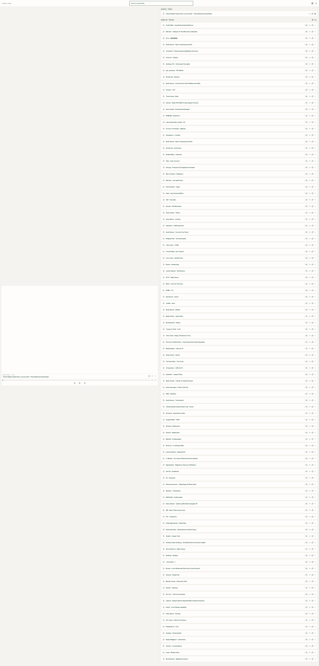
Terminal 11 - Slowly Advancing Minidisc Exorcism (182, 51)
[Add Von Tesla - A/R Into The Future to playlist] (310, 620)
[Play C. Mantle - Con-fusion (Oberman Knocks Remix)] (164, 458)
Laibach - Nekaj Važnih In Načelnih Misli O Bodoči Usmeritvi (185, 601)
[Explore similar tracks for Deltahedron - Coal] (315, 626)
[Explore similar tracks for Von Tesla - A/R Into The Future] (315, 620)
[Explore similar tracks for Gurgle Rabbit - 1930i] (315, 419)
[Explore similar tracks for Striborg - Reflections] (315, 426)
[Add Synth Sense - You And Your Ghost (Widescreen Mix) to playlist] (310, 83)
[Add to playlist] (152, 375)
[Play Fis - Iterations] (164, 478)
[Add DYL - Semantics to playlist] (310, 517)
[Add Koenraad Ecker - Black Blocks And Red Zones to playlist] (310, 529)
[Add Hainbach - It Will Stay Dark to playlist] (310, 225)
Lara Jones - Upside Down (174, 258)
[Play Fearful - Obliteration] (164, 433)
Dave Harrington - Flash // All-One (177, 387)
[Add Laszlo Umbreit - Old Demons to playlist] (310, 271)
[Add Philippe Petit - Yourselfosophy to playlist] (310, 238)
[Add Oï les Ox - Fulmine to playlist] (310, 57)
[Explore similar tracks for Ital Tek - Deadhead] (315, 471)
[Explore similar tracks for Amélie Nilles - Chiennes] (315, 154)
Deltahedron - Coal (172, 626)
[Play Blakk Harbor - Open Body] (164, 316)
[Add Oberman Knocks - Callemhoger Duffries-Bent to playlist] (310, 484)
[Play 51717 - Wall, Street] (164, 277)
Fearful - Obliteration (173, 432)
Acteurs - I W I (170, 90)
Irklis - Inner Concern (173, 161)
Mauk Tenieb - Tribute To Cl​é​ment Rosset (179, 381)
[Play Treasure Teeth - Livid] (164, 329)
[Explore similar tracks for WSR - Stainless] (315, 394)
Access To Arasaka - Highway (176, 129)
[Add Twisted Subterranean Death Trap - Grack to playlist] (310, 407)
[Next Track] (84, 383)
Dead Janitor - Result (173, 355)
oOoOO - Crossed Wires (174, 646)
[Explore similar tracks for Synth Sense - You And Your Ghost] (315, 232)
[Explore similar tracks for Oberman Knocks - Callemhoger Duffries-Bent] (315, 484)
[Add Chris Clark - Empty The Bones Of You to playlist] (310, 335)
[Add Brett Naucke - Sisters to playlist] (310, 322)
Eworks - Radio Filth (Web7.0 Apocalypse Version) (182, 103)
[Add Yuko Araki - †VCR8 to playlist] (310, 245)
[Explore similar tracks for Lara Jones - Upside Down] (315, 258)
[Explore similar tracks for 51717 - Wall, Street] (315, 277)
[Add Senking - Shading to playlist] (310, 555)
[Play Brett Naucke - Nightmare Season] (164, 659)
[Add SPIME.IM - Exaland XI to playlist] (310, 116)
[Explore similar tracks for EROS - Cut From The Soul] (315, 284)
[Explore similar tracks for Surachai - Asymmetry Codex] (315, 413)
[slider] (76, 380)
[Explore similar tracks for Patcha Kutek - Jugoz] (315, 187)
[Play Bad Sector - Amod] (164, 297)
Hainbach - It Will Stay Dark (175, 226)
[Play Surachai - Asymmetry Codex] (164, 413)
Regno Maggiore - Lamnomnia (175, 639)
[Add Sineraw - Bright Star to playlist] (310, 575)
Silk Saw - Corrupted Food (174, 180)
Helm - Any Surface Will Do (175, 193)
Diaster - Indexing (172, 588)
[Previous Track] (74, 383)
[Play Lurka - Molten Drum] (164, 652)
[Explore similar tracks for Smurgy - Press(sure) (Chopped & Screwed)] (315, 167)
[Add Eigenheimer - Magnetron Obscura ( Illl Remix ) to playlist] (310, 465)
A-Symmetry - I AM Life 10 (174, 368)
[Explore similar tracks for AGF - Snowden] (315, 200)
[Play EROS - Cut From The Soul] (164, 284)
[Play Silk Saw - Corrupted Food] (164, 180)
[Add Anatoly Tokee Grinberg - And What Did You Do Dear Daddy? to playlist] (310, 542)
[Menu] (316, 3)
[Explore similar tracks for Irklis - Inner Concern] (315, 161)
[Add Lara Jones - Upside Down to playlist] (310, 258)
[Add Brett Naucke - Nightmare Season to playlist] (310, 659)
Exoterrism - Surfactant (173, 148)
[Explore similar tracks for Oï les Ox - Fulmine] (315, 57)
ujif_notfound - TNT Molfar (175, 70)
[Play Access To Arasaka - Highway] (164, 129)
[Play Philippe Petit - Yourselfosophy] (164, 239)
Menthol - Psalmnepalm (173, 439)
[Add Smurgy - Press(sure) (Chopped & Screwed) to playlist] (310, 167)
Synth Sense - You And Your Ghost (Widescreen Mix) (183, 83)
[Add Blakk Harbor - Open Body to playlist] (310, 316)
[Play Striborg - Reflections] (164, 426)
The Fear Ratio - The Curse (175, 361)
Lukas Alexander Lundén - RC (175, 122)
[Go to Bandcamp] (312, 284)
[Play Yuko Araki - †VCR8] (164, 245)
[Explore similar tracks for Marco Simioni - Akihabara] (315, 174)
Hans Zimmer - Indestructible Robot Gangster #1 (181, 504)
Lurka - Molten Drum (172, 652)
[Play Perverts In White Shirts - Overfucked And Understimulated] (164, 342)
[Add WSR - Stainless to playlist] (310, 394)
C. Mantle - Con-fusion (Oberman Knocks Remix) (182, 458)
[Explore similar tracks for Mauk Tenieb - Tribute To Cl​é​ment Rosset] (315, 381)
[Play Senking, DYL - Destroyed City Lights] (164, 64)
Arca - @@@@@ (171, 38)
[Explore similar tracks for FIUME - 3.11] (315, 290)
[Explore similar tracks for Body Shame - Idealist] (315, 310)
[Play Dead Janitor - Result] (164, 355)
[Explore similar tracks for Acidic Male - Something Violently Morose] (315, 25)
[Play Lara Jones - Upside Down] (164, 258)
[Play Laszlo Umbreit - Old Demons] (164, 271)
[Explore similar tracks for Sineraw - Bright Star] (315, 575)
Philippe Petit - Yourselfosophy (176, 238)
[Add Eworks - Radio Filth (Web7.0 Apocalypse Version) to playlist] (310, 103)
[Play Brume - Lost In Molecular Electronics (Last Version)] (164, 568)
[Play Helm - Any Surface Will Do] (164, 193)
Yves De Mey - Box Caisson (175, 251)
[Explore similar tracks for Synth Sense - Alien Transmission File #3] (315, 141)
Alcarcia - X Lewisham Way (175, 445)
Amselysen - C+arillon (173, 135)
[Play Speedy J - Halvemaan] (164, 491)
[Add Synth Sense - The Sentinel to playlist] (310, 400)
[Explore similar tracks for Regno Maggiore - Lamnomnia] (315, 639)
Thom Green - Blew (172, 96)
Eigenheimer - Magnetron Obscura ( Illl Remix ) (181, 465)
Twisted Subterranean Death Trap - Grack (179, 407)
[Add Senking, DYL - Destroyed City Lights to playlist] (310, 64)
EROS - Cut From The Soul (174, 284)
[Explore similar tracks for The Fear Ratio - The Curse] (315, 361)
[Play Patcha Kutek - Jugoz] (164, 187)
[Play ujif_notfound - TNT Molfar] (164, 70)
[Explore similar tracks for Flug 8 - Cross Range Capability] (315, 607)
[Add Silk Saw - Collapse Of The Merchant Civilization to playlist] (310, 31)
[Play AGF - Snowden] (164, 200)
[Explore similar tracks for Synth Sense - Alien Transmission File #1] (315, 44)
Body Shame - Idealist (173, 310)
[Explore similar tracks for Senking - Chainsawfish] (315, 633)
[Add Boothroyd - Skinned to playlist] (310, 77)
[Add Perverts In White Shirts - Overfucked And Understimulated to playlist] (310, 342)
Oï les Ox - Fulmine (172, 57)
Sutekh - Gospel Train (173, 536)
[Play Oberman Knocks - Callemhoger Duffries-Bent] (164, 484)
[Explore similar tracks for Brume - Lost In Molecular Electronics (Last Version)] (315, 568)
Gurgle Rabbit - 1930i (173, 420)
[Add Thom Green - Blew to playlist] (310, 96)
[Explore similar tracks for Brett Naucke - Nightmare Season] (315, 659)
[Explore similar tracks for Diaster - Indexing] (315, 588)
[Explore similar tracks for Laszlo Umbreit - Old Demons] (315, 271)
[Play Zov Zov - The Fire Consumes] (164, 594)
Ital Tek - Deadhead (172, 471)
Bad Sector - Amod (172, 297)
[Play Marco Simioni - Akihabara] (164, 174)
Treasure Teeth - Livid (173, 329)
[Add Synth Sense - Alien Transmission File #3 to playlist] (310, 141)
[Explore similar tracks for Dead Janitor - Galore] (315, 213)
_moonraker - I (170, 562)
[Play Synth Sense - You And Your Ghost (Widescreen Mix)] (164, 83)
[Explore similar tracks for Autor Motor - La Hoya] (315, 219)
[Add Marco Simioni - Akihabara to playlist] (310, 174)
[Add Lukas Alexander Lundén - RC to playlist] (310, 122)
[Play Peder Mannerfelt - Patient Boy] (164, 523)
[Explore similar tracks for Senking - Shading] (315, 555)
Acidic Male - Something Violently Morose (179, 25)
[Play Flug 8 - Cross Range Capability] (164, 607)
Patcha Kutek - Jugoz (173, 187)
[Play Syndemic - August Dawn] (164, 374)
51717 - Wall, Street (172, 277)
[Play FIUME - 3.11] (164, 290)
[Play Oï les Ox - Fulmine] (164, 58)
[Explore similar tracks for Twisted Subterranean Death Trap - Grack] (315, 407)
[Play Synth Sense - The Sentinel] (164, 400)
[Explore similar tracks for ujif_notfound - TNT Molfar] (315, 70)
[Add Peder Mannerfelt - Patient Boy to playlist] (310, 523)
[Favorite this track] (149, 375)
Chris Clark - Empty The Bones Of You (178, 335)
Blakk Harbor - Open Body (174, 316)
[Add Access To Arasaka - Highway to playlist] (310, 128)
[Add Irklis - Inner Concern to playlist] (310, 161)
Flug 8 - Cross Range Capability (176, 607)
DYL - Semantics (171, 517)
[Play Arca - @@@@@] (164, 38)
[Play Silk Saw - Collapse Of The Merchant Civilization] (164, 32)
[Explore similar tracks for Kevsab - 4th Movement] (315, 206)
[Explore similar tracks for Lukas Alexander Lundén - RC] (315, 122)
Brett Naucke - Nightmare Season (177, 659)
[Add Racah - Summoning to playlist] (310, 264)
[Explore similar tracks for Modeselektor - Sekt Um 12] (315, 348)
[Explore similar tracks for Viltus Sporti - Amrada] (315, 614)
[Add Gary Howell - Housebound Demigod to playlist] (310, 109)
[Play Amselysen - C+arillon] (164, 135)
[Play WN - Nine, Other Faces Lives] (164, 510)
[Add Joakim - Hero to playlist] (310, 303)
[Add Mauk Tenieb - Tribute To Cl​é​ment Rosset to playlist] (310, 381)
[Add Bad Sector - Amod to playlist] (310, 297)
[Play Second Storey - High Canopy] (164, 549)
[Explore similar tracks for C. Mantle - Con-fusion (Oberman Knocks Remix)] (315, 458)
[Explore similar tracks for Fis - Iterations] (315, 478)
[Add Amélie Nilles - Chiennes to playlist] (310, 154)
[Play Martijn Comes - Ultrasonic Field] (164, 581)
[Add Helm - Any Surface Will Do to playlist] (310, 193)
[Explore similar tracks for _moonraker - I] (315, 562)
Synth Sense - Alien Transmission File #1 (179, 44)
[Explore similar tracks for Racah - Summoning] (315, 264)
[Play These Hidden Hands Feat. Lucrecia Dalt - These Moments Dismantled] (164, 14)
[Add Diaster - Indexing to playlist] (310, 588)
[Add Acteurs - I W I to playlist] (310, 90)
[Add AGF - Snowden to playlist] (310, 200)
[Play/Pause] (79, 383)
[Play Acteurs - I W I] (164, 90)
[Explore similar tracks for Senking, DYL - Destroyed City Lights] (315, 64)
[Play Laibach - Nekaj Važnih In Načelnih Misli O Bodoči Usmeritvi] (164, 601)
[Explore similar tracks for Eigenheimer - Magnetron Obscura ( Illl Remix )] (315, 465)
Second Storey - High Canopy (175, 549)
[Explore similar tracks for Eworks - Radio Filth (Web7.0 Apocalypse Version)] (315, 103)
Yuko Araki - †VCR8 (172, 245)
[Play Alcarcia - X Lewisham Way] (164, 446)
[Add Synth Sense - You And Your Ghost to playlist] (310, 232)
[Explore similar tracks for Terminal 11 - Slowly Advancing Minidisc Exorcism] (315, 51)
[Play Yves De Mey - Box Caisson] (164, 252)
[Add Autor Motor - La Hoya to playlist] (310, 219)
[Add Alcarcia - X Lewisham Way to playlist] (310, 445)
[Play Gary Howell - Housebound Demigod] (164, 109)
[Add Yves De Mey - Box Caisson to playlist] (310, 251)
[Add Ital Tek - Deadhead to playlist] (310, 471)
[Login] (312, 3)
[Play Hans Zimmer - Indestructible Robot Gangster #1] (164, 504)
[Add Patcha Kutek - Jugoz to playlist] (310, 187)
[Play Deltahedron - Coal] (164, 627)
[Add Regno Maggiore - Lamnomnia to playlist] (310, 639)
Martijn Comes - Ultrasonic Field (176, 581)
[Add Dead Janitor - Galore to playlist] (310, 213)
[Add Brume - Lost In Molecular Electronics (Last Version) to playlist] (310, 568)
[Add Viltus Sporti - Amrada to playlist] (310, 614)
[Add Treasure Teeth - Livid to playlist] (310, 329)
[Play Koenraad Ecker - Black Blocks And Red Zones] (164, 530)
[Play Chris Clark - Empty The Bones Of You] (164, 336)
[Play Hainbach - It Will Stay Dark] (164, 226)
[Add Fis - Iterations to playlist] (310, 478)
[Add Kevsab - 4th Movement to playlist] (310, 206)
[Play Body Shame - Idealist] (164, 310)
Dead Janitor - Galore (173, 213)
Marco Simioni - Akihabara (174, 174)
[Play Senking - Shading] (164, 555)
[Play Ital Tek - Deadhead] (164, 471)
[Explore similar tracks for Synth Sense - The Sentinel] (315, 400)
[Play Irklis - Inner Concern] (164, 161)
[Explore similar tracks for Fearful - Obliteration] (315, 432)
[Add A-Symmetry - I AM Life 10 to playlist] (310, 368)
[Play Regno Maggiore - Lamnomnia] (164, 640)
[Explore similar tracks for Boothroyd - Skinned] (315, 77)
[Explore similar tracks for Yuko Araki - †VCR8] (315, 245)
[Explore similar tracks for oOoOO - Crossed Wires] (315, 646)
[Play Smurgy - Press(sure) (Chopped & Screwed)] (164, 167)
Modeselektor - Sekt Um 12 (174, 348)
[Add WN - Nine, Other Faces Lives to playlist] (310, 510)
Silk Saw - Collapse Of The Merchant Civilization (181, 31)
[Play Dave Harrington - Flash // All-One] (164, 387)
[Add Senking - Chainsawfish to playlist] (310, 633)
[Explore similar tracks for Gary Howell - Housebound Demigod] (315, 109)
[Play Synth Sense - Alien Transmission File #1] (164, 45)
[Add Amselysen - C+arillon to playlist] (310, 135)
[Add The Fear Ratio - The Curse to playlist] (310, 361)
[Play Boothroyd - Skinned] (164, 77)
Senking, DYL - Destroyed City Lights (178, 64)
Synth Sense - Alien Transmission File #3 (179, 141)
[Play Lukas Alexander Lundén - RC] (164, 122)
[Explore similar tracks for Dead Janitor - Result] (315, 355)
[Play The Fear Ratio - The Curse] (164, 361)
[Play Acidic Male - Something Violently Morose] (164, 25)
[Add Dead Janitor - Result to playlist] (310, 355)
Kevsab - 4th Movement (173, 206)
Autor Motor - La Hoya (173, 219)
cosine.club (6, 3)
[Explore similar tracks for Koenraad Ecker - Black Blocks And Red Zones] (315, 529)
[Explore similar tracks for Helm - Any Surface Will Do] (315, 193)
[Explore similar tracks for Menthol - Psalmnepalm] (315, 439)
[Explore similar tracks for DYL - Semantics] (315, 517)
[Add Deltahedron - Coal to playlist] (310, 626)
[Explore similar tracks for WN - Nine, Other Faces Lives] (315, 510)
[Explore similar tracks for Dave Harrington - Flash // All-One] (315, 387)
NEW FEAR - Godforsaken (174, 497)
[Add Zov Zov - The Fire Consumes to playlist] (310, 594)
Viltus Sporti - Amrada (173, 614)
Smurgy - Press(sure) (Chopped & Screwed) (180, 167)
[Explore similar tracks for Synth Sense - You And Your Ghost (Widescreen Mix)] (315, 83)
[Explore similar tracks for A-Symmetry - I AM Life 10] (315, 368)
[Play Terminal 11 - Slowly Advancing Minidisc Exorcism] (164, 51)
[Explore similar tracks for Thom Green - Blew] (315, 96)
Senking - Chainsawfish (173, 633)
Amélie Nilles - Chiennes (174, 154)
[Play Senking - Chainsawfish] (164, 633)
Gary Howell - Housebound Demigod (178, 109)
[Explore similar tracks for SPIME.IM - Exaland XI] (315, 116)
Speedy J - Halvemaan (173, 491)
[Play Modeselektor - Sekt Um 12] (164, 349)
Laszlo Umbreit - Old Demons (175, 271)
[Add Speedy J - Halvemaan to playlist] (310, 491)
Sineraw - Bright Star (173, 575)
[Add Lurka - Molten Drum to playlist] (310, 652)
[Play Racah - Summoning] (164, 264)
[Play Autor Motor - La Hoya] (164, 219)
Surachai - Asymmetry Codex (175, 413)
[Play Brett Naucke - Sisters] (164, 323)
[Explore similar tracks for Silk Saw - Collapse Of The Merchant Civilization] (315, 31)
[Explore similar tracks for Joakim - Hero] (315, 303)
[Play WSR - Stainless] (164, 394)
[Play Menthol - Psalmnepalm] (164, 439)
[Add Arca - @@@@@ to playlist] (310, 38)
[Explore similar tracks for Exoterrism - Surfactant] (315, 148)
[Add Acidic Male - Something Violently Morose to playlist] (310, 25)
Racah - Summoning (172, 264)
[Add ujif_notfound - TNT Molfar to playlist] (310, 70)
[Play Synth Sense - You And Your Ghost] (164, 232)
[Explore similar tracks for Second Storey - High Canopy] (315, 549)
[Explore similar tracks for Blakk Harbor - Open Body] (315, 316)
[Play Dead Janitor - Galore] (164, 213)
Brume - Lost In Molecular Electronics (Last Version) (183, 568)
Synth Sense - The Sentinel (175, 400)
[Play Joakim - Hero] (164, 303)
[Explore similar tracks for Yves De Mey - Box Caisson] (315, 251)
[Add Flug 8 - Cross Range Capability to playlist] (310, 607)
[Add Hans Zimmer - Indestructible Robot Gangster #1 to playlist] (310, 504)
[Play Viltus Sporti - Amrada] (164, 614)
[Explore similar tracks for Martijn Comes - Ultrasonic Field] (315, 581)
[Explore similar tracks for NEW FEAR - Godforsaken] (315, 497)
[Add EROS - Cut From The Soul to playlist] (310, 284)
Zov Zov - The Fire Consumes (175, 594)
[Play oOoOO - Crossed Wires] (164, 646)
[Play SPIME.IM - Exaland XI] (164, 116)
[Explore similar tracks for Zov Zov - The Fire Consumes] (315, 594)
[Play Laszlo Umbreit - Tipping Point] (164, 452)
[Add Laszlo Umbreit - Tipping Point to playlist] (310, 452)
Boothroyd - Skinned (172, 77)
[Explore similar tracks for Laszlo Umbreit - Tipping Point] (315, 452)
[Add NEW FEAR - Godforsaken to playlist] (310, 497)
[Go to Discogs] (312, 14)
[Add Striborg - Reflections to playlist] (310, 426)
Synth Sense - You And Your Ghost (177, 232)
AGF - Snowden (171, 200)
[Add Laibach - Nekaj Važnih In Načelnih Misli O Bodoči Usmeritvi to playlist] (310, 601)
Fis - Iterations (170, 478)
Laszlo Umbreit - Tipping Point (175, 452)
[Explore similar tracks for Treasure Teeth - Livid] (315, 329)
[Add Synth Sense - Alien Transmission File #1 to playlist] (310, 44)
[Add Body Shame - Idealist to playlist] (310, 310)
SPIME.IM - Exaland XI (173, 116)
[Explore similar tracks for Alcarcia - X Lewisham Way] (315, 445)
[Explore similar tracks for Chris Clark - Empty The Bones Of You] (315, 335)
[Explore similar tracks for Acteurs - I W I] (315, 90)
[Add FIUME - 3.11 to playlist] (310, 290)
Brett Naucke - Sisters (173, 323)
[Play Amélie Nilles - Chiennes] (164, 155)
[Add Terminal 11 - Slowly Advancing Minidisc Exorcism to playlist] (310, 51)
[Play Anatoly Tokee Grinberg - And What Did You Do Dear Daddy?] (164, 543)
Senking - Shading (172, 555)
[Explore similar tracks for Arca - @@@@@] (315, 38)
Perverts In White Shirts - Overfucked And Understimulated (185, 342)
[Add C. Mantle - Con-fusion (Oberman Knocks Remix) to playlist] (310, 458)
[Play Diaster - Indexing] (164, 588)
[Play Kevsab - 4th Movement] (164, 206)
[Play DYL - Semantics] (164, 517)
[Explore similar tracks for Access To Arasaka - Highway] (315, 128)
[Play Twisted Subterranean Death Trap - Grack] (164, 407)
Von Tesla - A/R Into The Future (176, 620)
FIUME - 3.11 (169, 290)
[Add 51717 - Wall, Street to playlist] (310, 277)
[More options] (155, 375)
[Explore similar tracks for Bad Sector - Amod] (315, 297)
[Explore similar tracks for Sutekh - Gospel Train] (315, 536)
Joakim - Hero (170, 303)
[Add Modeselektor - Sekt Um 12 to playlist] (310, 348)
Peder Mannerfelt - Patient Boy (176, 523)
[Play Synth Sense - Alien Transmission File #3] (164, 142)
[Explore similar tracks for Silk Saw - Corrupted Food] (315, 180)
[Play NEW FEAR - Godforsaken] (164, 497)
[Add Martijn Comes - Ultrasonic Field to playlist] (310, 581)
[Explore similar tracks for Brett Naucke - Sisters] (315, 322)
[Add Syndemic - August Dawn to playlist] (310, 374)
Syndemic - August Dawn (174, 374)
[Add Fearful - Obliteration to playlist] (310, 432)
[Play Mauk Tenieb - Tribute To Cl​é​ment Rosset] (164, 381)
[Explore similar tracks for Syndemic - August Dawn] (315, 374)
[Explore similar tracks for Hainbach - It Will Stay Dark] (315, 225)
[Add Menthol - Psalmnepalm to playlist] (310, 439)
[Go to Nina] (312, 167)
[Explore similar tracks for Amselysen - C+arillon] (315, 135)
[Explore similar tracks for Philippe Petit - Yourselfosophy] (315, 238)
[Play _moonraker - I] (164, 562)
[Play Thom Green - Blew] (164, 96)
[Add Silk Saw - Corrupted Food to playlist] (310, 180)
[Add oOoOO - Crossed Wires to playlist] (310, 646)
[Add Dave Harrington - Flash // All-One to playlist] (310, 387)
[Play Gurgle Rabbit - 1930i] (164, 420)
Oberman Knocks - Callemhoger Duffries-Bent (181, 484)
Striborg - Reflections (173, 426)
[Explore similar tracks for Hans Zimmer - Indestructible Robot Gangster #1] (315, 504)
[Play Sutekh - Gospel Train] (164, 536)
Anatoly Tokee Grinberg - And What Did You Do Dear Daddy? (186, 542)
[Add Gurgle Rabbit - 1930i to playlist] (310, 419)
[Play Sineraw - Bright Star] (164, 575)
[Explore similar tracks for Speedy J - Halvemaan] (315, 491)
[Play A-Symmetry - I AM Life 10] (164, 368)
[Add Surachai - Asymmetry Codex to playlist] (310, 413)
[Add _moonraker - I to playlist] (310, 562)
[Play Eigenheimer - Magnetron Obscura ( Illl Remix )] (164, 465)
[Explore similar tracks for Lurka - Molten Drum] (315, 652)
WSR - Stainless (171, 394)
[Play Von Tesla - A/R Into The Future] (164, 620)
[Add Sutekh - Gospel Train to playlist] (310, 536)
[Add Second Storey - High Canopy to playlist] (310, 549)
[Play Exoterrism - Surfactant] (164, 148)
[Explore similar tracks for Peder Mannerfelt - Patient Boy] (315, 523)
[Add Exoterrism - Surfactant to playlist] (310, 148)
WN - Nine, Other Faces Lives (175, 510)
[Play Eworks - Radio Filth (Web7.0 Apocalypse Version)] (164, 103)
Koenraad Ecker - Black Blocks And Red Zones (181, 529)
